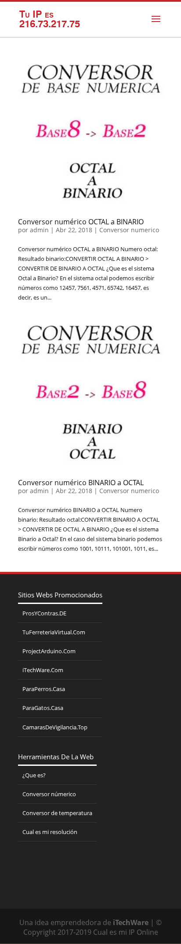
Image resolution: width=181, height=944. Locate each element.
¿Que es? (34, 775)
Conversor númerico (49, 794)
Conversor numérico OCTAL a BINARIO (81, 222)
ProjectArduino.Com (49, 651)
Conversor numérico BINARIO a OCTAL (81, 482)
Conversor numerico (129, 230)
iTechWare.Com (42, 670)
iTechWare (130, 922)
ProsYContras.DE (44, 613)
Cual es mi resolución (49, 832)
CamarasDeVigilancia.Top (54, 727)
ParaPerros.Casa (43, 689)
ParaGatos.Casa (42, 708)
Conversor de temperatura (57, 813)
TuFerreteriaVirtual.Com (53, 632)
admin (39, 230)
